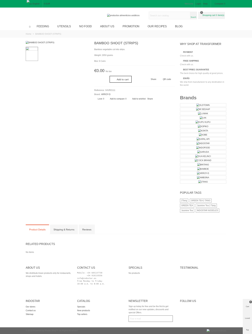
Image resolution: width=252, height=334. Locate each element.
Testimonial (189, 267)
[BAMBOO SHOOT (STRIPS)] (40, 42)
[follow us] (193, 307)
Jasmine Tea (187, 210)
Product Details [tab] (37, 229)
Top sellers (82, 314)
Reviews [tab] (86, 229)
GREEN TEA (187, 205)
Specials (135, 267)
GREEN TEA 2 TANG (200, 200)
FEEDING (43, 26)
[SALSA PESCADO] (166, 43)
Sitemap (29, 314)
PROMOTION (131, 26)
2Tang (184, 200)
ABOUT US (107, 26)
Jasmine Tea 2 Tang (206, 205)
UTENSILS (64, 26)
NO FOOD (85, 26)
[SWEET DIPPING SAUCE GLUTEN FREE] (172, 43)
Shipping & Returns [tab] (63, 229)
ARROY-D (106, 94)
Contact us (31, 310)
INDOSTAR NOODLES (207, 210)
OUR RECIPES (157, 26)
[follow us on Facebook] (187, 307)
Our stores (30, 307)
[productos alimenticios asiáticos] (126, 15)
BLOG (179, 26)
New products (83, 310)
